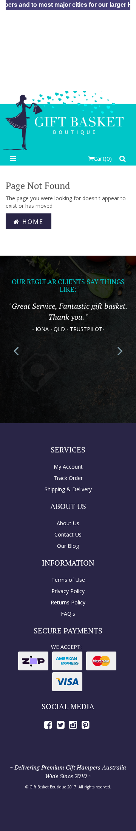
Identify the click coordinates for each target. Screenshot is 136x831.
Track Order (68, 477)
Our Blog (68, 545)
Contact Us (68, 534)
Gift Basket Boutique (47, 787)
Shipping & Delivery (68, 489)
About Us (68, 523)
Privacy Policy (68, 591)
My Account (68, 466)
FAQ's (68, 613)
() (103, 158)
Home (31, 222)
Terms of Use (68, 579)
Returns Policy (68, 602)
